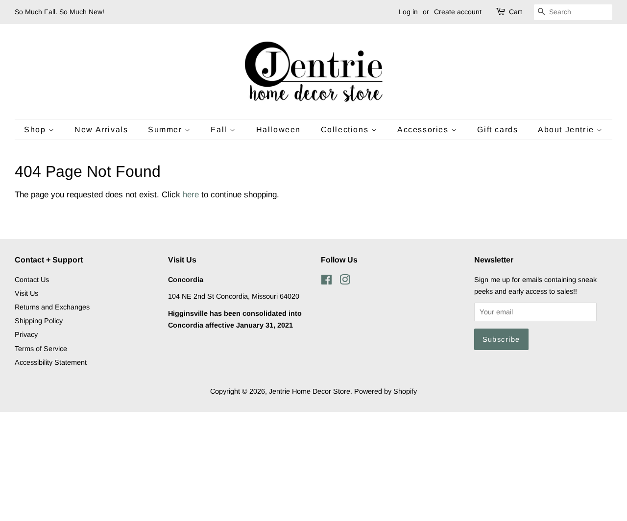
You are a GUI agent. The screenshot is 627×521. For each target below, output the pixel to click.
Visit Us (26, 293)
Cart (515, 12)
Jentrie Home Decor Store (309, 391)
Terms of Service (41, 349)
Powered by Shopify (385, 391)
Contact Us (32, 280)
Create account (458, 12)
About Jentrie (567, 129)
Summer (166, 129)
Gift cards (497, 129)
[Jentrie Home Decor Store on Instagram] (344, 281)
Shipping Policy (39, 321)
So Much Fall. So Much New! (59, 12)
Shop (36, 129)
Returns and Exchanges (52, 307)
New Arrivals (101, 129)
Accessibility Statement (51, 362)
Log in (408, 12)
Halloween (278, 129)
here (191, 194)
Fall (220, 129)
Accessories (424, 129)
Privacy (26, 334)
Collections (346, 129)
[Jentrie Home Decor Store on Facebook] (326, 281)
